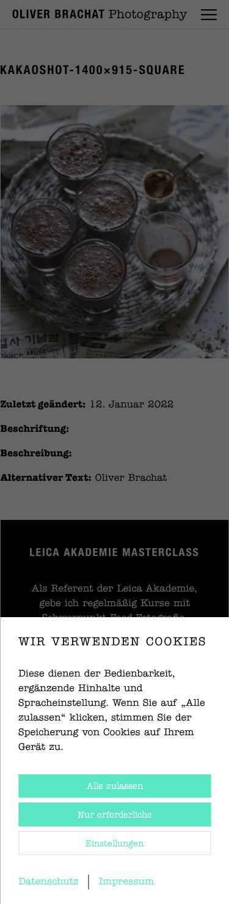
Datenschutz (48, 882)
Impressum (126, 882)
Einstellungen (114, 844)
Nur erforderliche (115, 815)
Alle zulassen (115, 786)
